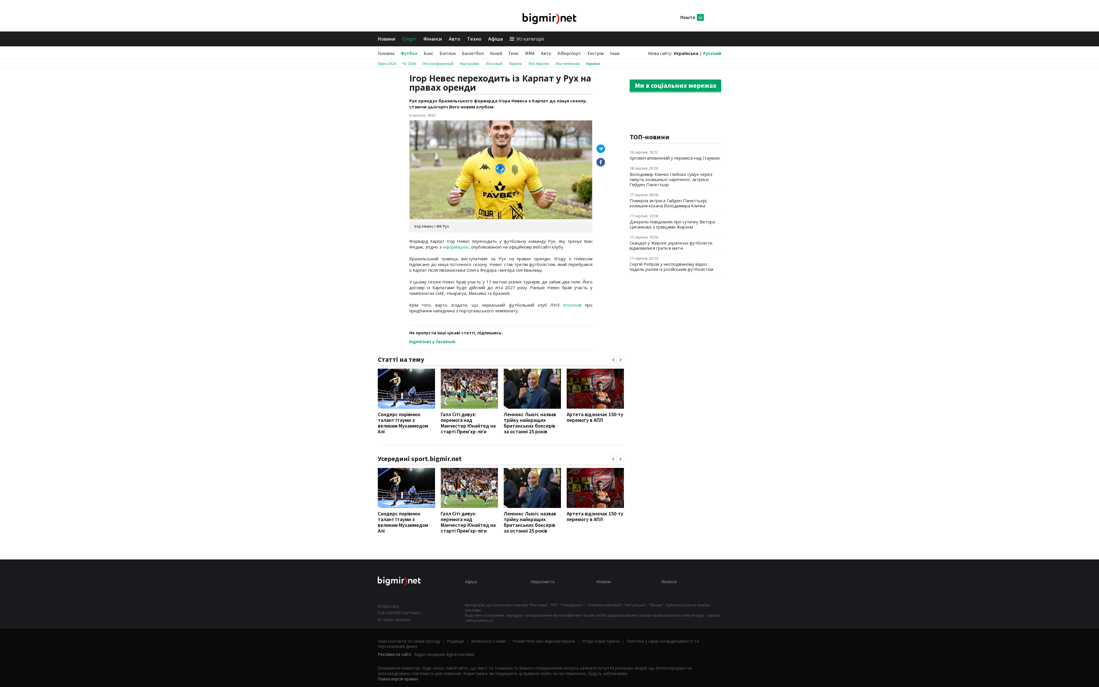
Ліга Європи (538, 63)
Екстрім (596, 53)
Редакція (455, 641)
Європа (515, 63)
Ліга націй (494, 63)
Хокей (496, 53)
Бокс (428, 53)
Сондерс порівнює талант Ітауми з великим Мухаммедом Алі (403, 423)
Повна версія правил (398, 679)
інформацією (456, 247)
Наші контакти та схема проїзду (409, 641)
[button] (613, 359)
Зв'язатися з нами (488, 641)
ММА (530, 53)
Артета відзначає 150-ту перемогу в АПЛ (595, 417)
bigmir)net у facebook (432, 341)
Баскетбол (473, 53)
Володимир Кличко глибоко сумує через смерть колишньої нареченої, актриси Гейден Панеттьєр (671, 179)
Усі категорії (530, 39)
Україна (593, 63)
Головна (386, 53)
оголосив (572, 305)
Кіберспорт (569, 53)
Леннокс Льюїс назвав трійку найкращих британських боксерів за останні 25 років (530, 423)
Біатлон (448, 53)
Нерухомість (543, 581)
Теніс (513, 53)
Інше (615, 53)
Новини (386, 39)
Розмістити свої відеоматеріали (544, 641)
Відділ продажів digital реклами (444, 654)
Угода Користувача (601, 641)
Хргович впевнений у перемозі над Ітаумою (675, 158)
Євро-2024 (387, 63)
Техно (474, 39)
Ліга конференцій (438, 63)
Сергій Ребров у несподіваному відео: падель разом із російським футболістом (671, 266)
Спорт (409, 39)
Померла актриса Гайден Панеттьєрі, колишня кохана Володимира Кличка (668, 203)
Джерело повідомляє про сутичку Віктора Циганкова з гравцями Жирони (672, 224)
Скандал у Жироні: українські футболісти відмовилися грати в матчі (671, 245)
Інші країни (469, 63)
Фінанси (432, 39)
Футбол (409, 53)
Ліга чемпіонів (567, 63)
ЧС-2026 (409, 63)
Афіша (495, 39)
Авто (454, 39)
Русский (712, 53)
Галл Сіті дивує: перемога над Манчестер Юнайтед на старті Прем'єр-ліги (468, 423)
